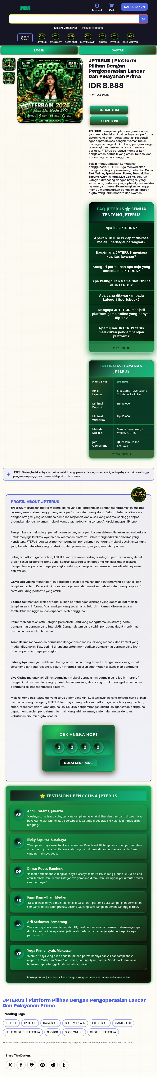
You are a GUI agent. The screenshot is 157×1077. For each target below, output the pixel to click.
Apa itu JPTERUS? (121, 228)
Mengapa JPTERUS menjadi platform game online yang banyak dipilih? (121, 314)
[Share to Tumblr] (64, 1064)
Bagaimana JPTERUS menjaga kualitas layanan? (121, 254)
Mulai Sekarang (78, 762)
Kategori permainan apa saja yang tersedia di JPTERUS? (121, 269)
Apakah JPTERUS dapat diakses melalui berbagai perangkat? (121, 240)
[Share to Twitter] (10, 1064)
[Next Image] (79, 91)
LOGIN (39, 50)
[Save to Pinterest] (42, 1064)
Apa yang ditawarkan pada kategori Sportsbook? (121, 297)
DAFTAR (118, 50)
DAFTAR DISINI (109, 110)
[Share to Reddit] (53, 1064)
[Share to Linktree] (31, 1064)
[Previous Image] (20, 91)
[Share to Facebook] (21, 1064)
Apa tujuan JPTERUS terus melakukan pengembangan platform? (121, 332)
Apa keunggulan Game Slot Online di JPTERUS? (121, 283)
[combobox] (74, 19)
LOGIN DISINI (109, 121)
